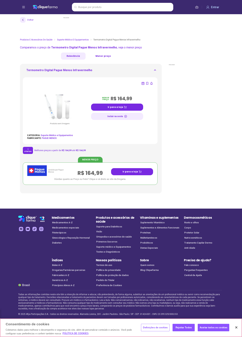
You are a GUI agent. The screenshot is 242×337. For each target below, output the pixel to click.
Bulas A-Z (57, 265)
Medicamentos (63, 218)
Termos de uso (104, 265)
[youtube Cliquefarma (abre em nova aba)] (28, 229)
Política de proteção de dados (112, 275)
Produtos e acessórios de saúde (115, 220)
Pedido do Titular (105, 280)
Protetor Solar (191, 232)
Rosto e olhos (191, 222)
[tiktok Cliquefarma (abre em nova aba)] (34, 229)
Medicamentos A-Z (62, 222)
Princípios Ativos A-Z (63, 285)
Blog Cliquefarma (149, 270)
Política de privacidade (108, 270)
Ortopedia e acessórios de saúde (114, 236)
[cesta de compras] (196, 7)
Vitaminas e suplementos (159, 218)
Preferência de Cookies (109, 285)
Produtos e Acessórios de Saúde (36, 39)
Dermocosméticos (198, 218)
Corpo (187, 227)
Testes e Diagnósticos (108, 251)
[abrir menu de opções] (23, 7)
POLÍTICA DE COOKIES (76, 333)
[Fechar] (236, 327)
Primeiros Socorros (106, 241)
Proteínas (145, 232)
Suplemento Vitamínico (152, 222)
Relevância (73, 55)
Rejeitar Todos (184, 327)
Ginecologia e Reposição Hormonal (71, 237)
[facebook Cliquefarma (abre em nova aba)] (21, 229)
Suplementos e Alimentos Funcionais (159, 227)
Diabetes (57, 242)
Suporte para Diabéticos (109, 226)
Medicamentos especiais (65, 227)
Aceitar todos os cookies (213, 327)
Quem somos (147, 265)
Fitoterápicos (59, 232)
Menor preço (103, 55)
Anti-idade (189, 248)
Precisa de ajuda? (197, 260)
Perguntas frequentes (196, 270)
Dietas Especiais (149, 248)
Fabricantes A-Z (60, 275)
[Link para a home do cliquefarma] (52, 7)
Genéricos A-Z (60, 280)
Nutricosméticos (193, 237)
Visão (99, 231)
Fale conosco (191, 265)
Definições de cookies (155, 327)
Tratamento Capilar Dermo (198, 242)
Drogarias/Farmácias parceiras (68, 270)
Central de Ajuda (193, 275)
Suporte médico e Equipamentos (113, 246)
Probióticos (146, 242)
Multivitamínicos (148, 237)
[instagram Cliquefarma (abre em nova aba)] (41, 229)
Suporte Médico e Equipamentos (73, 39)
